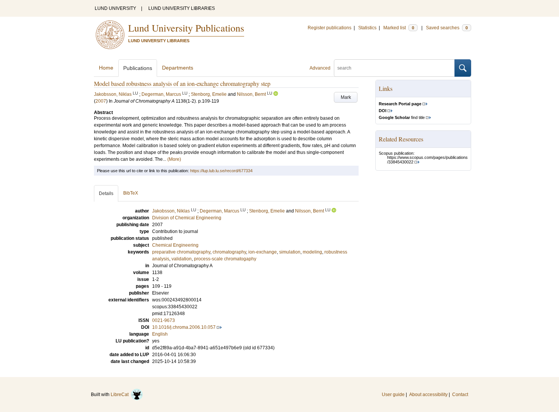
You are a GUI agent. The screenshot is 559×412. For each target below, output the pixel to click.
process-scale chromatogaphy (225, 258)
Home (106, 68)
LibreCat (121, 394)
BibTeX (130, 193)
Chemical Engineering (175, 245)
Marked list (398, 27)
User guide (393, 394)
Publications (137, 68)
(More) (174, 159)
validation (182, 258)
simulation (289, 252)
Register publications (329, 27)
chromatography (229, 252)
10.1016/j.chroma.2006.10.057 (184, 327)
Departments (177, 68)
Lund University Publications (186, 27)
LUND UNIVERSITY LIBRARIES (181, 8)
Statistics (367, 27)
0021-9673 (163, 320)
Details (106, 193)
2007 (100, 101)
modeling (312, 252)
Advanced (320, 68)
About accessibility (428, 394)
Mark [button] (346, 97)
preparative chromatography (181, 252)
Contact (460, 394)
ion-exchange (262, 252)
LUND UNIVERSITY (115, 8)
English (160, 334)
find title (402, 117)
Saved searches (447, 27)
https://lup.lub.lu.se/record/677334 (221, 170)
